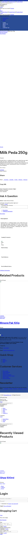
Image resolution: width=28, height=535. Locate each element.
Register (12, 8)
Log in (2, 506)
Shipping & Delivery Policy (9, 375)
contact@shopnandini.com (8, 350)
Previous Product (3, 32)
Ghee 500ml (7, 477)
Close (1, 401)
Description (5, 210)
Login (1, 7)
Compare (2, 169)
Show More (2, 483)
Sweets (6, 31)
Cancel (4, 526)
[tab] (15, 210)
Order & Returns (6, 372)
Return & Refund (6, 378)
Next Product (3, 33)
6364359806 (6, 348)
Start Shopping (3, 520)
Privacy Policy (6, 377)
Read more (2, 318)
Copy (14, 189)
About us (5, 360)
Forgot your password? (13, 503)
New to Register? (7, 506)
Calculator (2, 528)
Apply (2, 533)
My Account (5, 371)
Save (2, 526)
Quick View (2, 317)
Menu (1, 10)
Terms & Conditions (7, 374)
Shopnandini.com (7, 395)
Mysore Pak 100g (10, 322)
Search (2, 5)
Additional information (8, 211)
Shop (4, 31)
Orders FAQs (5, 373)
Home (1, 31)
